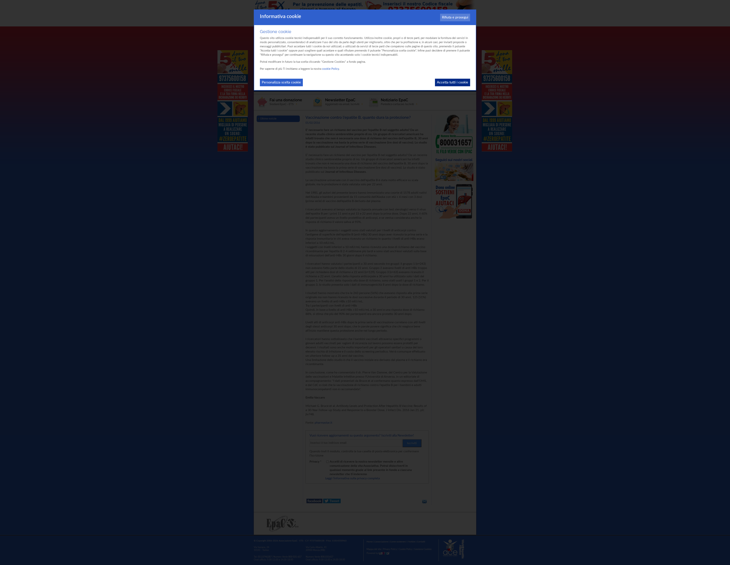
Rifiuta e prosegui (455, 17)
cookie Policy (330, 68)
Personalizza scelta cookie (281, 82)
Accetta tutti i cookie (452, 82)
